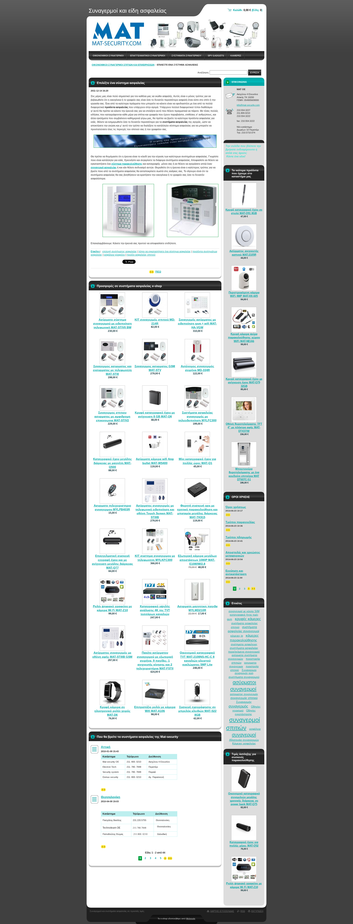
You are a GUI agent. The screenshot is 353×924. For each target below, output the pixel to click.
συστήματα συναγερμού (244, 677)
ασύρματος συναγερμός (244, 694)
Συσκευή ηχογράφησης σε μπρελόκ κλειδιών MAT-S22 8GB (197, 710)
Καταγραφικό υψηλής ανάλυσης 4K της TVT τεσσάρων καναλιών (155, 610)
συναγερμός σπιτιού (244, 698)
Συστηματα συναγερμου (186, 55)
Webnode (190, 918)
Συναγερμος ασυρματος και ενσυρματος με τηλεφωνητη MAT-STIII (112, 370)
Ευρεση (254, 72)
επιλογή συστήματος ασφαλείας (119, 251)
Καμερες (235, 55)
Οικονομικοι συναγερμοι (108, 55)
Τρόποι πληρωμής (239, 537)
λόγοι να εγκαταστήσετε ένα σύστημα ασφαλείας (165, 251)
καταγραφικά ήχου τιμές (244, 614)
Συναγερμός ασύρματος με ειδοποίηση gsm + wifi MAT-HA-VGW (197, 323)
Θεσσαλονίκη (110, 797)
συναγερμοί (244, 734)
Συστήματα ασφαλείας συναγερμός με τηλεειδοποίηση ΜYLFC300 (197, 416)
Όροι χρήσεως (236, 507)
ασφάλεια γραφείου (114, 254)
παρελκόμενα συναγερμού (244, 651)
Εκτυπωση (257, 911)
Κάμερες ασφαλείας (244, 743)
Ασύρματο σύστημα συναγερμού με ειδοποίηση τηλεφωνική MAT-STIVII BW (112, 323)
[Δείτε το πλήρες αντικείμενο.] (112, 314)
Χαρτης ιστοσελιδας (222, 911)
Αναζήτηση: (203, 72)
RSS (242, 911)
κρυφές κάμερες (248, 619)
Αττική (105, 747)
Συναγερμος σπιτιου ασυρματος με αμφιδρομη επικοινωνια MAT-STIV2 (112, 416)
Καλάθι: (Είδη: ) (247, 10)
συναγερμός (238, 706)
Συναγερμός (244, 702)
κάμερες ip (236, 635)
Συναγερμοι (249, 670)
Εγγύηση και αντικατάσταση (236, 572)
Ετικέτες (95, 251)
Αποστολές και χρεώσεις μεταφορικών (243, 554)
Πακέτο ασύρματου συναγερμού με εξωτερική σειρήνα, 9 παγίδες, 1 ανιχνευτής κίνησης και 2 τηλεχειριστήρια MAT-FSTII (154, 660)
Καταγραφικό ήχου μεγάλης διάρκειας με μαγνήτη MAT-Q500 (112, 462)
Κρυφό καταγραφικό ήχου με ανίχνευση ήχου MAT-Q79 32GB (244, 382)
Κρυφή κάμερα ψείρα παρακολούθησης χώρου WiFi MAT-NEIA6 (244, 337)
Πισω (158, 271)
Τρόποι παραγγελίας (240, 522)
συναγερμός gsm (244, 673)
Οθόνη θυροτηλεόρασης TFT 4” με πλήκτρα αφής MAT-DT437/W (244, 427)
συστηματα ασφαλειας (244, 644)
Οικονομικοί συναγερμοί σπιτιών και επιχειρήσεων (123, 65)
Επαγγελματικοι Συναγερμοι (147, 55)
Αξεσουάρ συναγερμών (244, 740)
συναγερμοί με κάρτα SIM (244, 611)
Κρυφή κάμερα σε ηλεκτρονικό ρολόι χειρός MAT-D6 (112, 710)
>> (102, 789)
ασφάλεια (255, 728)
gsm (229, 619)
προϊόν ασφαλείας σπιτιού (141, 254)
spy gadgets (216, 55)
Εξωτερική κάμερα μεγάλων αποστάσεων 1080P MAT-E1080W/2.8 (197, 559)
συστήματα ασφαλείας (244, 648)
